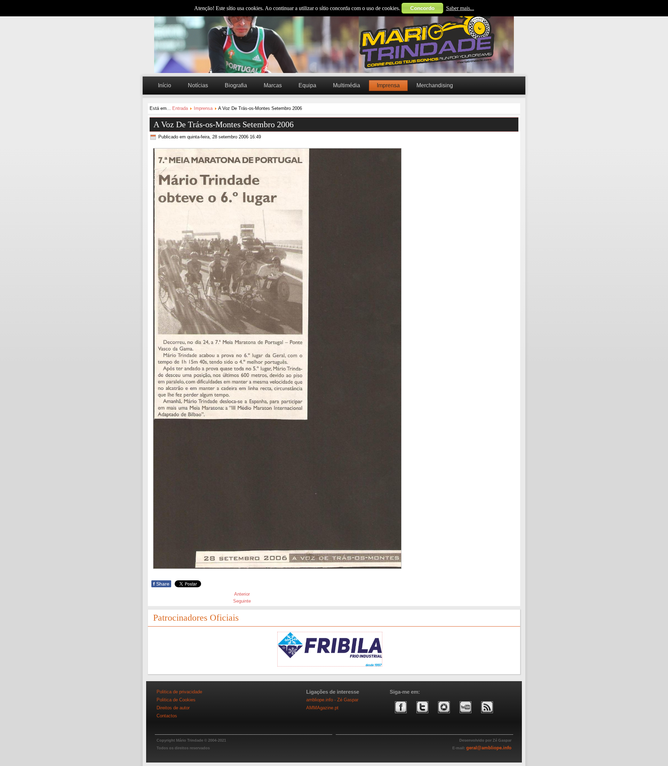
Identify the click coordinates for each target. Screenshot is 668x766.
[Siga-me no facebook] (401, 715)
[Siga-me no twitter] (422, 715)
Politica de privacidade (179, 691)
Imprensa (388, 85)
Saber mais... (460, 8)
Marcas (273, 85)
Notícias (198, 85)
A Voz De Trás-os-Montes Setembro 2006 (223, 124)
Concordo (422, 8)
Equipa (307, 85)
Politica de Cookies (176, 699)
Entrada (180, 108)
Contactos (167, 715)
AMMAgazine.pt (322, 707)
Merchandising (434, 85)
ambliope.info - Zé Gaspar (332, 699)
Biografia (236, 85)
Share (161, 584)
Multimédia (346, 85)
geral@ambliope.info (488, 747)
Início (164, 85)
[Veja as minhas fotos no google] (444, 715)
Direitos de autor (173, 707)
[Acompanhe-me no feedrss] (487, 715)
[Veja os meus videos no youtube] (465, 715)
